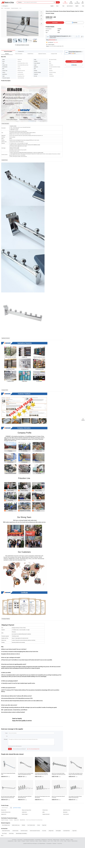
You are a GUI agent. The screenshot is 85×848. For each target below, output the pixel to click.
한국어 (52, 840)
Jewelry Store (24, 812)
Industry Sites (50, 839)
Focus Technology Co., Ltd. (35, 843)
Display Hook (3, 814)
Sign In (47, 46)
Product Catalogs (17, 807)
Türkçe (65, 840)
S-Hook (38, 825)
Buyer (57, 5)
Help (63, 5)
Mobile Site (67, 839)
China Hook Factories (6, 830)
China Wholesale (37, 839)
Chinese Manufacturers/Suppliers (29, 839)
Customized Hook (66, 830)
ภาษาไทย (61, 840)
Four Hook (44, 830)
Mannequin (65, 812)
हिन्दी (58, 840)
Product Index (62, 839)
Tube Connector (66, 814)
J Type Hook (74, 830)
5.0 (69, 53)
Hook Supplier (58, 830)
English (15, 840)
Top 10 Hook (4, 833)
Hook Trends (11, 833)
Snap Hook (44, 825)
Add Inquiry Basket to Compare (22, 44)
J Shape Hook (50, 830)
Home (2, 8)
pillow (43, 812)
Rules (83, 5)
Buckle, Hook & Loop (15, 825)
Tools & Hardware (7, 8)
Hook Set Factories (24, 830)
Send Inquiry (55, 22)
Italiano (37, 840)
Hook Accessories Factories (35, 830)
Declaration (54, 843)
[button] (59, 54)
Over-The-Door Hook (31, 825)
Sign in (82, 3)
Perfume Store (45, 810)
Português (23, 840)
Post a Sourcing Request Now (33, 748)
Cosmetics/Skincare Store (5, 812)
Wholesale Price (44, 839)
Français (27, 840)
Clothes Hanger (24, 814)
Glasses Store (3, 810)
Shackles (23, 825)
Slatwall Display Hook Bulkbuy (21, 833)
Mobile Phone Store (66, 810)
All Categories (5, 5)
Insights (71, 839)
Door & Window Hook (6, 825)
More (2, 835)
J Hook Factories (15, 830)
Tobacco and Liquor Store (26, 810)
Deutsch (40, 840)
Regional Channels (56, 839)
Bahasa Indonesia (74, 840)
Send (10, 748)
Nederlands (44, 840)
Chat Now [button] (75, 22)
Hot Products (14, 839)
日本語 (55, 840)
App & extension (70, 5)
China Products (19, 839)
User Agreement (48, 843)
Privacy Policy (59, 843)
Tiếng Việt (69, 840)
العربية (49, 840)
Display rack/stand (45, 814)
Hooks (20, 8)
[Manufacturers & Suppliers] (7, 2)
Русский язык (32, 840)
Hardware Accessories (14, 8)
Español (19, 840)
